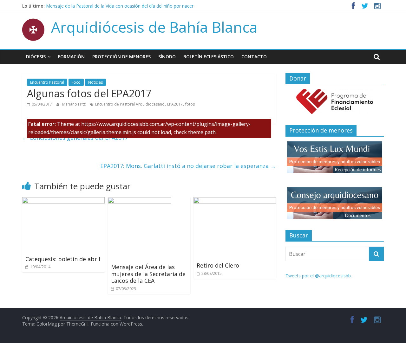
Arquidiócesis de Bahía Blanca (154, 27)
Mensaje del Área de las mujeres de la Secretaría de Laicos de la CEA (148, 273)
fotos (190, 104)
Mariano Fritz (74, 104)
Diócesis (36, 57)
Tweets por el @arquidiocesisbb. (318, 276)
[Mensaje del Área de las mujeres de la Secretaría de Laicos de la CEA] (139, 200)
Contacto (254, 57)
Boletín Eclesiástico (208, 57)
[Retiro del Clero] (234, 200)
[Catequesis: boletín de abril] (63, 200)
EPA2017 (175, 104)
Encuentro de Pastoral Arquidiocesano (130, 104)
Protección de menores (121, 57)
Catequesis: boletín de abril (62, 259)
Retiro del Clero (218, 265)
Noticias (95, 82)
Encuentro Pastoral (47, 82)
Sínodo (167, 57)
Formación (71, 57)
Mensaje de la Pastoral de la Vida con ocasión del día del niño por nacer (119, 6)
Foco (76, 82)
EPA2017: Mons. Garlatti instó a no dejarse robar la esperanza (188, 166)
